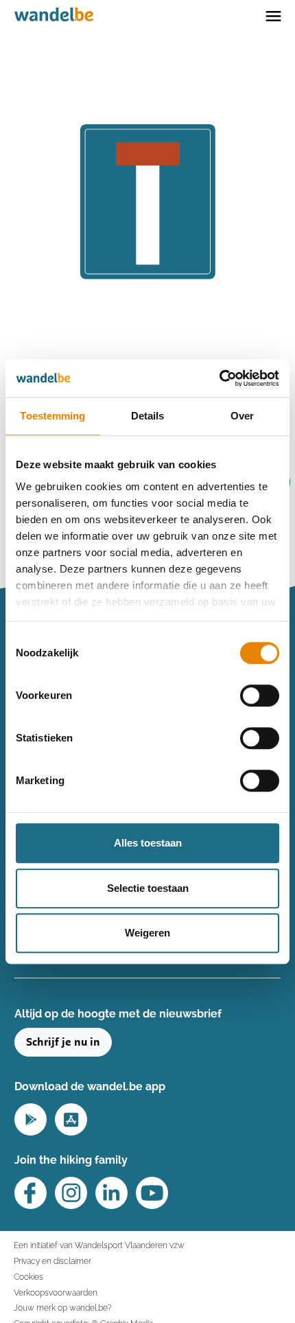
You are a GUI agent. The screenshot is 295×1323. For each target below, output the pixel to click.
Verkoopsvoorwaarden (55, 1292)
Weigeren (147, 933)
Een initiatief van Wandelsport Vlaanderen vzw (99, 1245)
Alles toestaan (148, 843)
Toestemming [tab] (52, 416)
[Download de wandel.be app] (30, 1118)
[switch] (259, 695)
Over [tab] (242, 416)
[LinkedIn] (111, 1193)
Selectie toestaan (148, 888)
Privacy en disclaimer (52, 1261)
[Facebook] (30, 1193)
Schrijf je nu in (63, 1042)
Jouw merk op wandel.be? (63, 1307)
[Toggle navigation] (273, 15)
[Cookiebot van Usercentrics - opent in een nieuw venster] (219, 378)
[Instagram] (71, 1193)
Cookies (28, 1277)
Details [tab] (148, 416)
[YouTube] (152, 1193)
